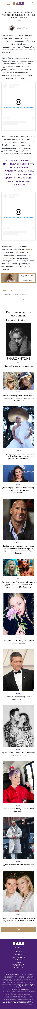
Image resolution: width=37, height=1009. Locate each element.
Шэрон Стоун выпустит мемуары (18, 366)
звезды (5, 290)
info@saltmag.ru (30, 984)
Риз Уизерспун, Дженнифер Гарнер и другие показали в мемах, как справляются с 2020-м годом (18, 584)
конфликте (6, 258)
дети (12, 290)
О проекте (18, 948)
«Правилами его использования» (18, 989)
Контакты (18, 954)
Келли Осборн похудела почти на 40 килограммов (18, 810)
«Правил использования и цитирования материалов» (17, 1001)
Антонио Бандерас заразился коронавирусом (19, 698)
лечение (28, 249)
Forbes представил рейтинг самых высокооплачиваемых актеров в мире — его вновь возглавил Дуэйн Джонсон (18, 549)
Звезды (18, 21)
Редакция (18, 951)
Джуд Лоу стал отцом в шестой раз (18, 865)
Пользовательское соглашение (19, 958)
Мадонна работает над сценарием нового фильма (18, 642)
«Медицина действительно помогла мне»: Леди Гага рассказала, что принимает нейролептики (18, 456)
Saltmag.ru (18, 974)
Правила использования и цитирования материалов (18, 965)
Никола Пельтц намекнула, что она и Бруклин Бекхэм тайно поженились (18, 919)
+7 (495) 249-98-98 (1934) (26, 986)
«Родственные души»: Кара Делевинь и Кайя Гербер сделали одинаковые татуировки (18, 397)
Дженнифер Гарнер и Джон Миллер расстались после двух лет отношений (18, 490)
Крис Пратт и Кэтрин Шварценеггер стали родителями (18, 754)
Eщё (18, 929)
